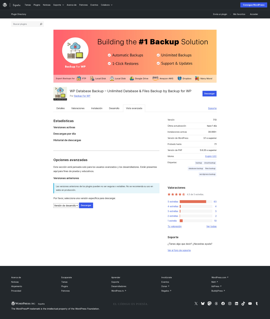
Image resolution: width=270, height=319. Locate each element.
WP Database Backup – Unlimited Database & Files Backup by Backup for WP (130, 91)
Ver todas (211, 226)
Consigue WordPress (254, 5)
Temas (64, 282)
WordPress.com (220, 277)
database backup (196, 168)
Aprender (115, 277)
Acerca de (16, 277)
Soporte (212, 108)
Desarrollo (114, 108)
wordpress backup (207, 174)
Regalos (166, 291)
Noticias (15, 282)
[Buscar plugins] (41, 24)
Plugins (64, 286)
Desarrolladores (118, 286)
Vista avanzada (134, 108)
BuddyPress (218, 291)
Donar (165, 286)
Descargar (209, 93)
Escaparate (66, 277)
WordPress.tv (118, 291)
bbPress (217, 286)
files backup (210, 168)
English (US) (211, 156)
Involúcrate (166, 277)
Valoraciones (78, 108)
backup (199, 163)
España (41, 304)
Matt (215, 282)
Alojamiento (16, 286)
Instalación (96, 108)
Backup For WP (82, 95)
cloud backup (209, 163)
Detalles (60, 108)
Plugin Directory (18, 14)
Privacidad (16, 291)
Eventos (165, 282)
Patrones (65, 291)
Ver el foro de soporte (179, 250)
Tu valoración (175, 226)
